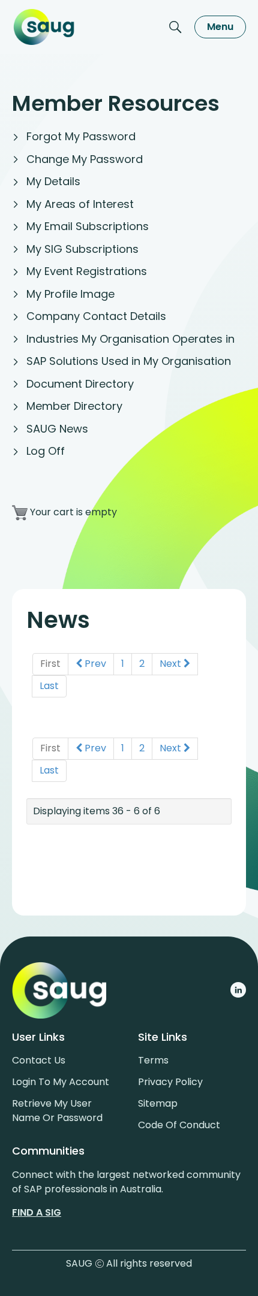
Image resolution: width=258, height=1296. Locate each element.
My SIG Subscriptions (82, 248)
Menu (220, 27)
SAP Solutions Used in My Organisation (128, 361)
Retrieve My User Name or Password (57, 1110)
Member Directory (74, 405)
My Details (53, 181)
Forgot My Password (81, 136)
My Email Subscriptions (87, 226)
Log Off (45, 450)
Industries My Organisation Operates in (130, 338)
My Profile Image (70, 293)
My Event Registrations (86, 271)
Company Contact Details (96, 316)
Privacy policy (170, 1082)
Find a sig (36, 1212)
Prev (94, 663)
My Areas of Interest (80, 204)
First (50, 663)
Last (49, 686)
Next (172, 663)
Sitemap (158, 1103)
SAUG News (57, 428)
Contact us (38, 1060)
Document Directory (80, 383)
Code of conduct (179, 1125)
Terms (153, 1060)
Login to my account (60, 1082)
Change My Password (84, 159)
